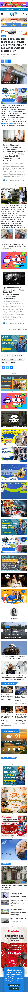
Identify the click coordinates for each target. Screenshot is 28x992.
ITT (6, 981)
